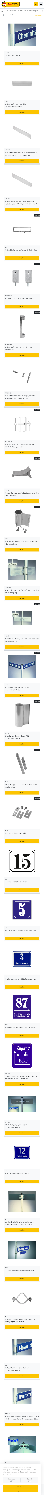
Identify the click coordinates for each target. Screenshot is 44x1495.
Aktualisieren (38, 15)
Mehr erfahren (7, 1474)
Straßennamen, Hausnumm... (18, 15)
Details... (22, 63)
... (6, 15)
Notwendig (11, 1479)
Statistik (29, 1479)
